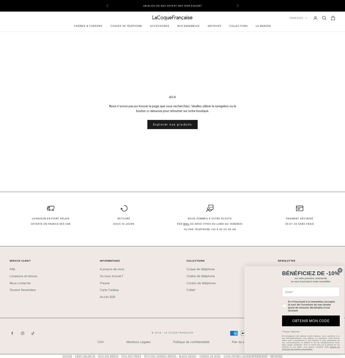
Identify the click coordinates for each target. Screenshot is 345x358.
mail (186, 224)
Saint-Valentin (85, 356)
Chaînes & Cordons (88, 26)
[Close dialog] (336, 268)
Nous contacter (20, 283)
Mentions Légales (138, 342)
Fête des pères (131, 356)
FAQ (12, 269)
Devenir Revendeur (23, 290)
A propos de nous (112, 269)
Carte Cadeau (109, 290)
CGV (100, 342)
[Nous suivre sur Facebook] (12, 333)
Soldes (67, 356)
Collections (238, 26)
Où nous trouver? (111, 276)
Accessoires (159, 26)
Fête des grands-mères (160, 356)
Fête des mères (108, 356)
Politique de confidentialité (191, 342)
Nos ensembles (188, 26)
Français (296, 18)
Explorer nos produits (172, 124)
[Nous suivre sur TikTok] (33, 333)
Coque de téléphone (200, 269)
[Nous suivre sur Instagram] (23, 333)
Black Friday (188, 356)
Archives (214, 26)
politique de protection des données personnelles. (308, 348)
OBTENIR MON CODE (307, 321)
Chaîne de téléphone (200, 276)
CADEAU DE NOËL (210, 356)
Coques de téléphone (126, 26)
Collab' (191, 290)
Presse (105, 283)
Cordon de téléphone (201, 283)
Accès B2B (107, 297)
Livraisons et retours (24, 276)
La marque (263, 26)
